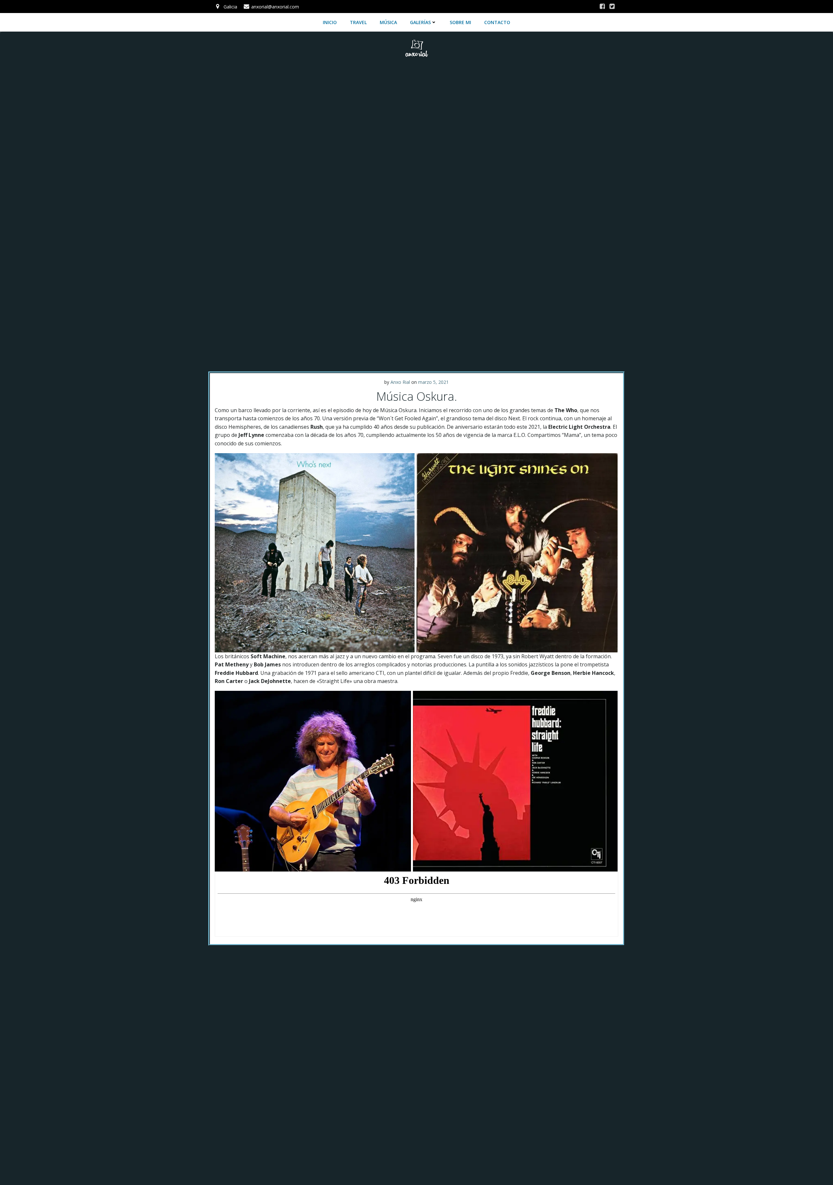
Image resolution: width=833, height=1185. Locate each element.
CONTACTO (497, 22)
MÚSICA (388, 22)
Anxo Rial (400, 382)
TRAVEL (358, 22)
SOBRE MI (460, 22)
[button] (315, 552)
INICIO (330, 22)
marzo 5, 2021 (433, 382)
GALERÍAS (420, 22)
